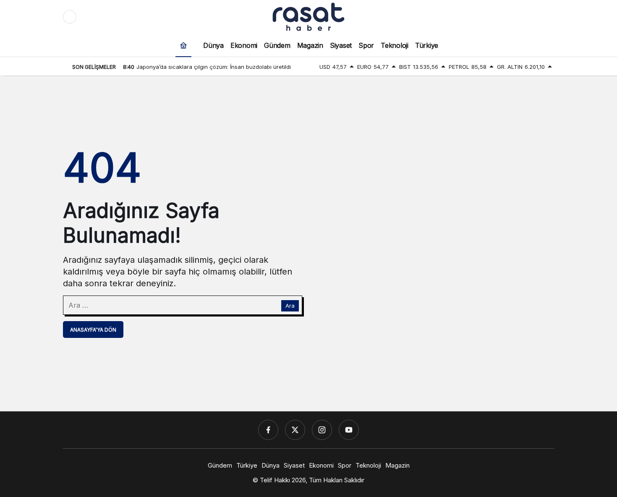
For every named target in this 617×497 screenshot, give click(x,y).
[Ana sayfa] (183, 45)
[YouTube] (349, 430)
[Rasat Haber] (308, 16)
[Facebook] (268, 430)
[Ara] (512, 17)
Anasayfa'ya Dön (93, 330)
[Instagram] (322, 430)
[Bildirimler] (547, 17)
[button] (529, 17)
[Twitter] (295, 430)
